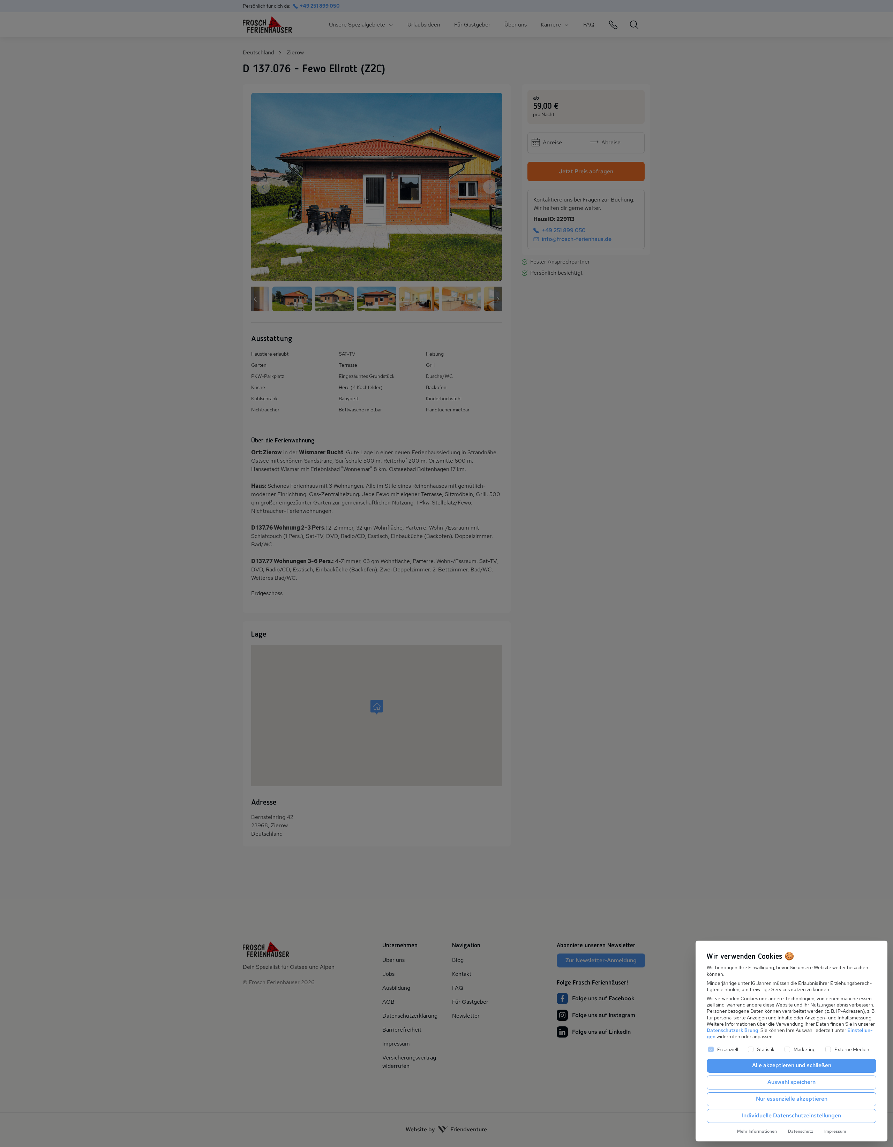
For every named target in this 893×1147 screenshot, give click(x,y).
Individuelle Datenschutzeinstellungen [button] (791, 1115)
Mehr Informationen (757, 1131)
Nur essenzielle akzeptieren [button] (791, 1098)
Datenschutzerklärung (732, 1030)
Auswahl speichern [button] (791, 1082)
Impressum (835, 1131)
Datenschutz (800, 1131)
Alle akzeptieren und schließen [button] (791, 1065)
